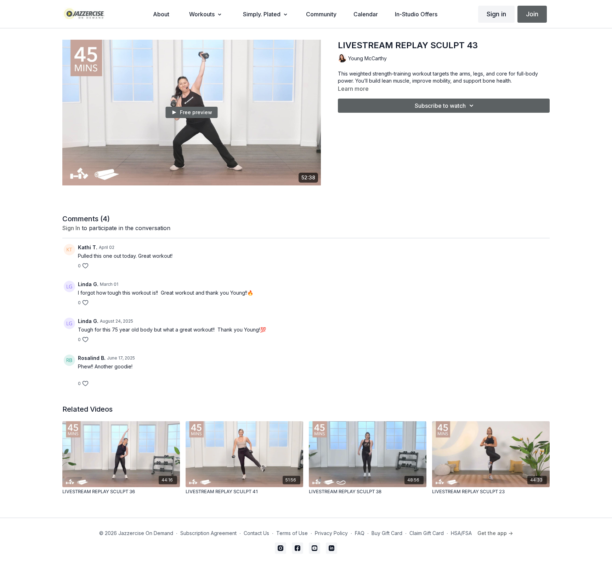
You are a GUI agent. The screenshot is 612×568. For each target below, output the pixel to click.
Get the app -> (495, 533)
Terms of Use (292, 533)
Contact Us (256, 533)
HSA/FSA (461, 533)
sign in (71, 228)
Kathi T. (87, 247)
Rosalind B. (92, 358)
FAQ (359, 533)
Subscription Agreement (208, 533)
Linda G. (88, 284)
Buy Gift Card (387, 533)
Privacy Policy (331, 533)
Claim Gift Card (426, 533)
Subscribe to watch (440, 105)
